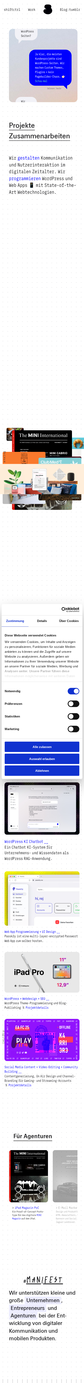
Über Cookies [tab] (69, 621)
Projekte (22, 125)
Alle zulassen (42, 747)
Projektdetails (37, 1007)
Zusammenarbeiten (39, 136)
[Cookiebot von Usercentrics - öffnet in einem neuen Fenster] (61, 609)
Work (31, 9)
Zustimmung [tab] (15, 621)
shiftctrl (12, 9)
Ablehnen (42, 770)
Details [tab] (42, 621)
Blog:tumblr (70, 9)
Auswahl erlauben (42, 758)
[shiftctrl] (47, 13)
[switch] (73, 704)
